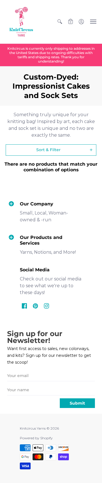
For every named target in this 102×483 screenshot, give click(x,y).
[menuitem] (59, 21)
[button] (59, 21)
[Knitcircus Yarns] (21, 21)
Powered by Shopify (36, 438)
